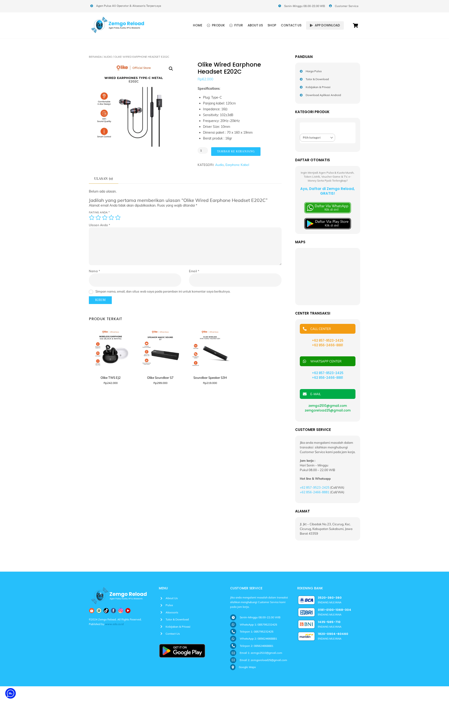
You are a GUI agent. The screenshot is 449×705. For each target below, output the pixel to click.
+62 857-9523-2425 (327, 373)
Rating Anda (99, 212)
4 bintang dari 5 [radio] (111, 217)
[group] (10, 693)
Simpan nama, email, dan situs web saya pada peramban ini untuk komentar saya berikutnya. (162, 291)
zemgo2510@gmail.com (327, 406)
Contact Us (291, 25)
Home (197, 25)
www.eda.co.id (114, 624)
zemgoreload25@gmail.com (328, 410)
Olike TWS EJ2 (111, 377)
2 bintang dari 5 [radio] (98, 217)
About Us (255, 25)
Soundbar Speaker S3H (210, 377)
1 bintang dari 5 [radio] (91, 217)
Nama (94, 271)
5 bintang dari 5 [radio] (118, 217)
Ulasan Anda (99, 225)
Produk (218, 25)
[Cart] (355, 25)
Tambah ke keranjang (236, 151)
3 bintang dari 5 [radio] (105, 217)
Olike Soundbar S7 (160, 377)
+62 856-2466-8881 (327, 378)
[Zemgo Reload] (118, 32)
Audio (108, 56)
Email (194, 271)
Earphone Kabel (237, 165)
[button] (171, 68)
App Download (327, 25)
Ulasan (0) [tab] (103, 178)
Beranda (95, 56)
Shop (272, 25)
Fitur (238, 25)
